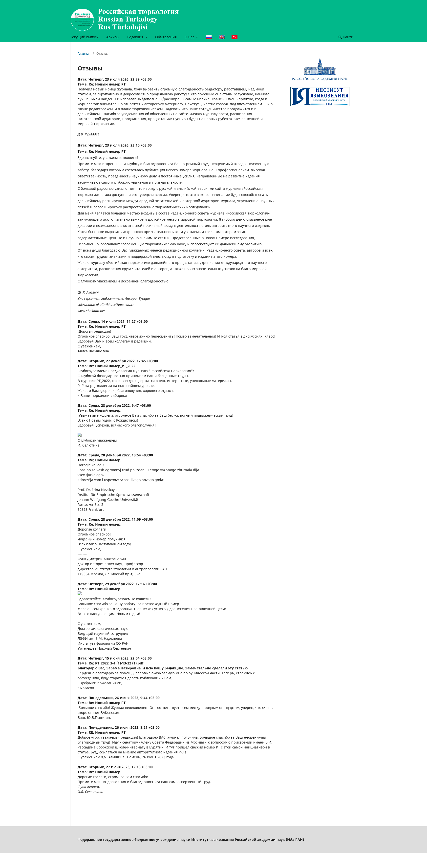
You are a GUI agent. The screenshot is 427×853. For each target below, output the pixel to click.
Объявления (166, 37)
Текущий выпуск (84, 37)
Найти (347, 37)
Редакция (135, 37)
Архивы (112, 37)
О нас (190, 37)
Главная (84, 53)
